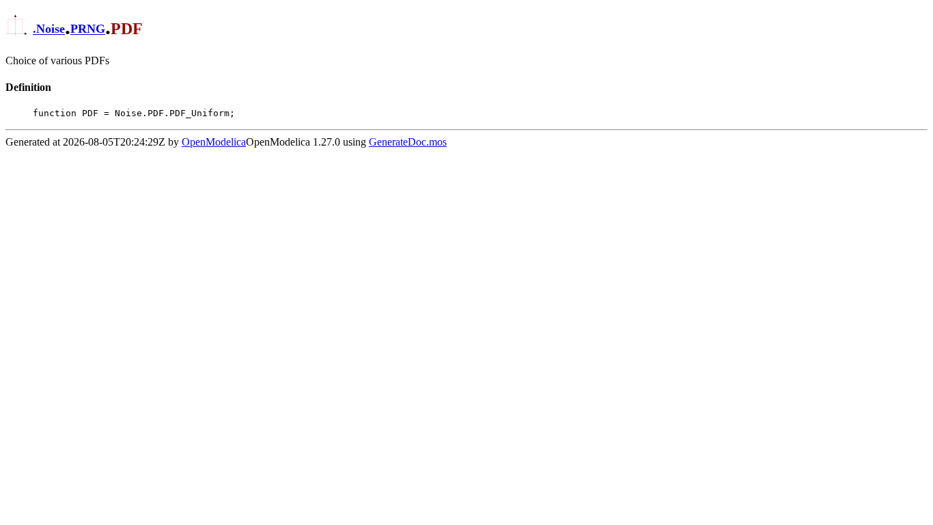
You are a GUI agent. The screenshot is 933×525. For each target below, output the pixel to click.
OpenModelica (214, 142)
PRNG (87, 29)
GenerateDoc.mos (408, 142)
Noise (50, 29)
